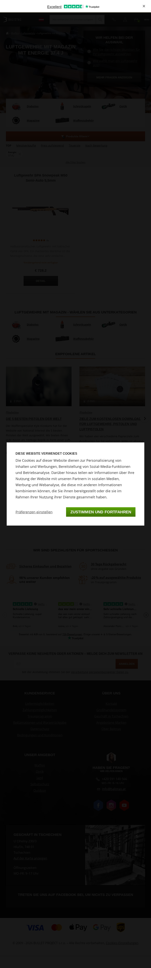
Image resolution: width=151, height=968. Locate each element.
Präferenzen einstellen (34, 512)
